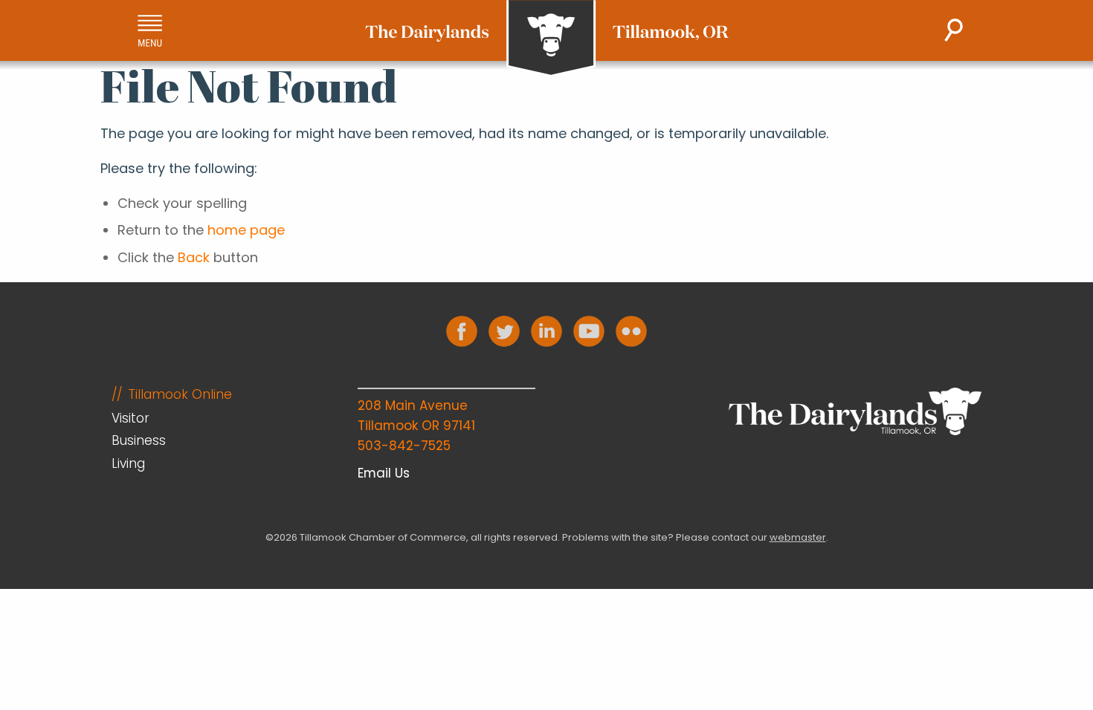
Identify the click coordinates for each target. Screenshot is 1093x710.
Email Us (384, 473)
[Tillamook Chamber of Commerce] (547, 38)
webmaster (798, 537)
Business (139, 440)
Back (194, 257)
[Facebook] (461, 331)
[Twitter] (504, 331)
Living (128, 463)
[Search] (953, 30)
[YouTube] (588, 331)
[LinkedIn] (546, 331)
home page (246, 230)
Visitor (130, 418)
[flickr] (631, 331)
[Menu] (150, 31)
